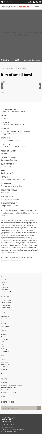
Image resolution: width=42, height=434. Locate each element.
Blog (3, 397)
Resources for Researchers (9, 392)
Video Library (5, 326)
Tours (2, 341)
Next (40, 86)
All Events (4, 334)
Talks (2, 346)
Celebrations (5, 351)
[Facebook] (31, 2)
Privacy (11, 427)
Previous (2, 86)
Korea (24, 179)
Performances (5, 339)
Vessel (10, 166)
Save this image (17, 257)
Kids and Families (6, 319)
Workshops (4, 349)
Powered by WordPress (8, 432)
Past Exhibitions (5, 305)
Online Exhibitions (6, 307)
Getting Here (4, 282)
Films (2, 337)
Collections (10, 68)
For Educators (5, 316)
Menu (38, 7)
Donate (3, 359)
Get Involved (4, 362)
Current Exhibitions (6, 300)
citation (5, 257)
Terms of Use (16, 260)
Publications (4, 382)
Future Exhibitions (6, 302)
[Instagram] (37, 2)
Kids (2, 344)
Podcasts (3, 324)
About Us (3, 280)
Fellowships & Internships (8, 387)
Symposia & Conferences (8, 390)
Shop (2, 285)
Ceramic (4, 166)
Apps (2, 321)
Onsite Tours (5, 289)
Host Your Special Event (8, 367)
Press (8, 424)
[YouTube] (40, 2)
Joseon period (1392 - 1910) (11, 179)
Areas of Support (6, 364)
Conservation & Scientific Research (11, 385)
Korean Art (5, 193)
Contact (13, 424)
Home (2, 68)
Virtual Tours (4, 287)
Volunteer (4, 369)
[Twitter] (34, 2)
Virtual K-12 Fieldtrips (7, 292)
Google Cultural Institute (10, 199)
